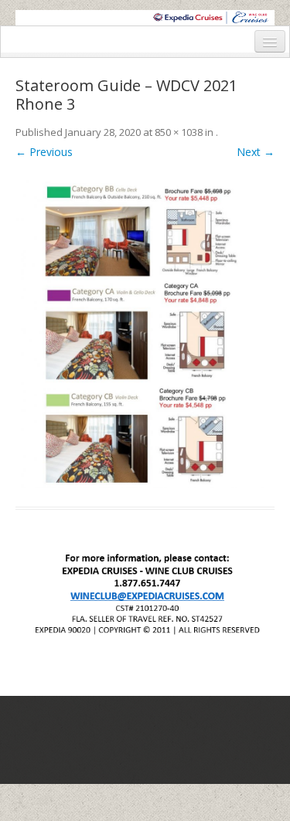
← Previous (44, 151)
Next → (256, 151)
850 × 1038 (179, 132)
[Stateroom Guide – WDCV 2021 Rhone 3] (145, 330)
